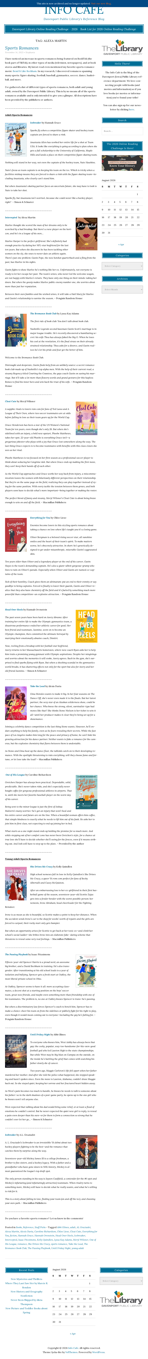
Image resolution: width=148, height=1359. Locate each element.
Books (19, 1227)
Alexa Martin (12, 1231)
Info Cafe (74, 9)
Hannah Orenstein (44, 1235)
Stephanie (30, 52)
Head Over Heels (14, 609)
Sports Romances (22, 48)
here (131, 109)
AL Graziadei (83, 1227)
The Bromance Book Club (43, 313)
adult (73, 1227)
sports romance (59, 1243)
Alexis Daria (26, 1231)
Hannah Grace (25, 1235)
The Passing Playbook (16, 954)
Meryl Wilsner (80, 1239)
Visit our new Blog (101, 3)
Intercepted (11, 217)
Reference (28, 1227)
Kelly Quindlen (45, 1239)
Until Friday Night (40, 1034)
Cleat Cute (10, 401)
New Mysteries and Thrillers (26, 1279)
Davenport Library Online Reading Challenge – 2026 (45, 29)
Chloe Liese (63, 1231)
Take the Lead (37, 686)
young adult (78, 1248)
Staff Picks (40, 1227)
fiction (13, 1235)
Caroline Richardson (45, 1231)
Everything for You (40, 517)
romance (22, 1243)
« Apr (121, 244)
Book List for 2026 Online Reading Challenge (108, 29)
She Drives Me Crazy (41, 866)
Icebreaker (35, 122)
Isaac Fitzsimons (27, 1239)
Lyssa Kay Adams (63, 1239)
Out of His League (15, 774)
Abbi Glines (63, 1227)
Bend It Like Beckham (25, 71)
